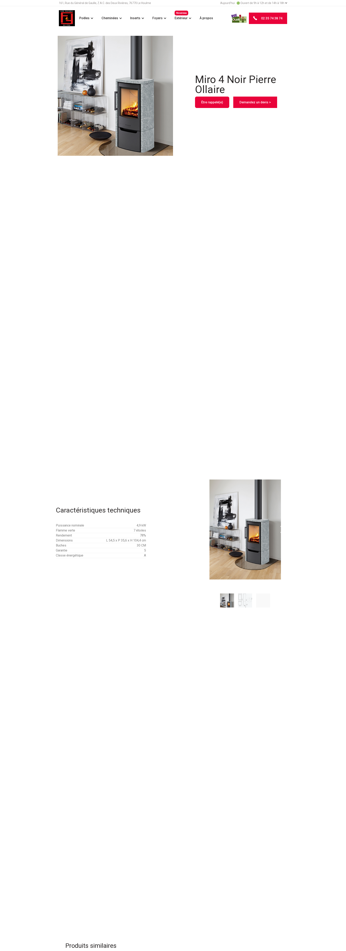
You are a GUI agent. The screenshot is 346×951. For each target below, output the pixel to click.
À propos (206, 18)
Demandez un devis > (255, 102)
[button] (86, 18)
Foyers (157, 18)
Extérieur (181, 18)
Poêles (84, 18)
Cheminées (110, 18)
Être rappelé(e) (212, 102)
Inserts (135, 18)
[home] (67, 18)
